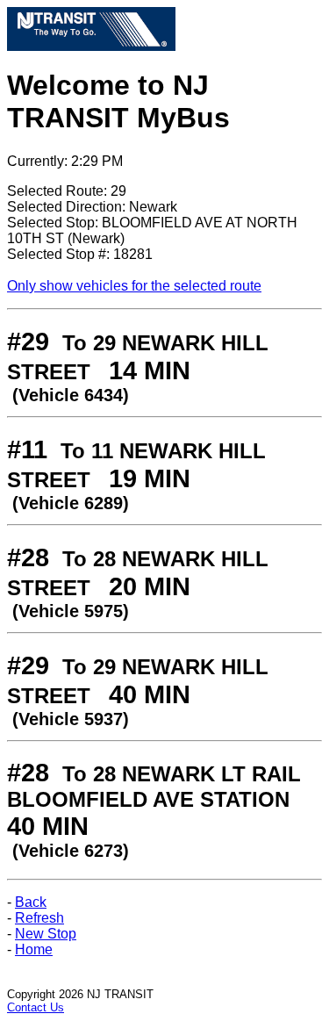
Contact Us (35, 1007)
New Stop (45, 933)
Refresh (39, 917)
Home (34, 949)
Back (30, 902)
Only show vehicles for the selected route (134, 285)
